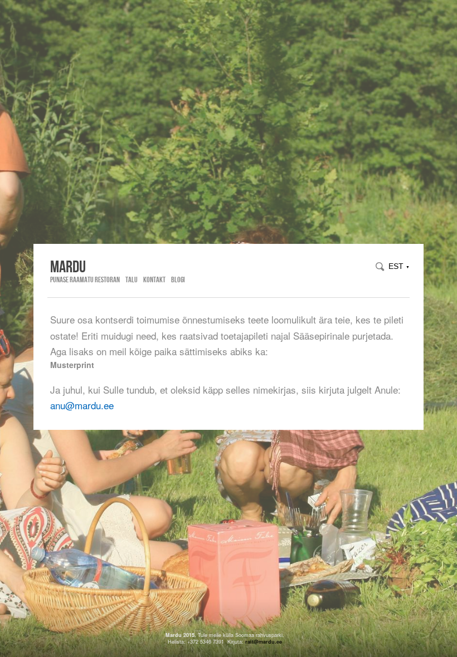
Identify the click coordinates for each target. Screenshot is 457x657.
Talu (131, 279)
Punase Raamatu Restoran (85, 279)
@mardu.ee (268, 641)
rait (249, 641)
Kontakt (154, 279)
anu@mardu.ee (82, 405)
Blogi (178, 279)
